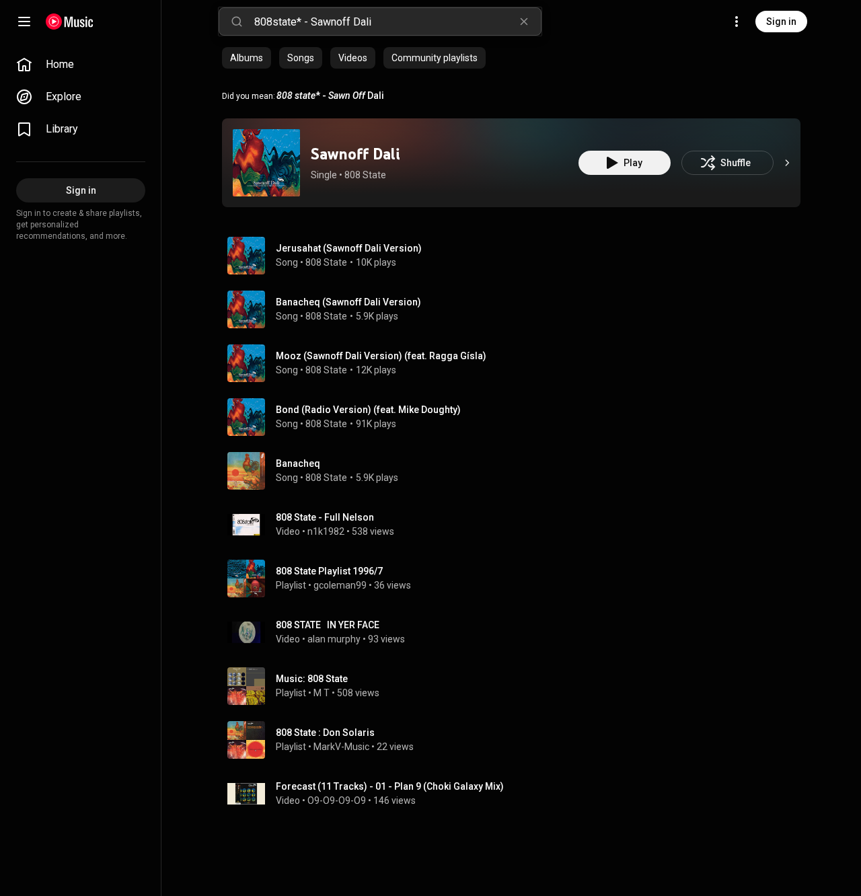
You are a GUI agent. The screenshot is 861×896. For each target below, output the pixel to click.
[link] (80, 64)
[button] (266, 163)
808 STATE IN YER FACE (327, 625)
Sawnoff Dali (355, 153)
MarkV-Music (341, 746)
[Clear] (524, 21)
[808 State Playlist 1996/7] (516, 578)
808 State (365, 175)
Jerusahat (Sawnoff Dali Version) (349, 248)
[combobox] (397, 21)
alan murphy (334, 639)
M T (321, 692)
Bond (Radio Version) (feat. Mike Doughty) (368, 409)
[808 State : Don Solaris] (516, 740)
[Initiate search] (237, 21)
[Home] (69, 21)
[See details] (787, 163)
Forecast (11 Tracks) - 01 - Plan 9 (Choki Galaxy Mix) (390, 786)
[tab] (246, 58)
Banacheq (298, 463)
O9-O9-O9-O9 (336, 800)
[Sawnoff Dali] (266, 162)
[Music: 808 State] (516, 686)
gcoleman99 (340, 585)
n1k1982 (325, 531)
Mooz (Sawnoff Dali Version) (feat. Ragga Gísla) (381, 355)
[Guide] (24, 21)
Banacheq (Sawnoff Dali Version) (348, 302)
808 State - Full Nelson (325, 517)
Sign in (781, 21)
